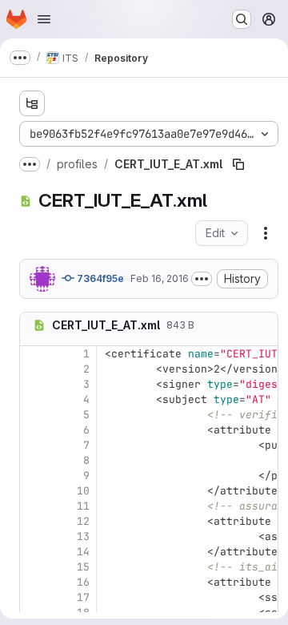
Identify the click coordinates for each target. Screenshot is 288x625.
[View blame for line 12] (33, 521)
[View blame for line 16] (33, 582)
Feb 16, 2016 (159, 278)
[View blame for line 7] (33, 445)
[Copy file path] (238, 164)
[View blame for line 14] (33, 551)
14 (83, 551)
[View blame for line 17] (33, 597)
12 (83, 521)
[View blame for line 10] (33, 490)
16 (83, 582)
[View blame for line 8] (33, 460)
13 (83, 536)
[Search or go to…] (241, 19)
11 (83, 506)
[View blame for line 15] (33, 567)
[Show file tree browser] (32, 103)
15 (83, 567)
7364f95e (99, 278)
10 (83, 491)
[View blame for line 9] (33, 475)
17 (83, 597)
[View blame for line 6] (33, 430)
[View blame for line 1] (33, 353)
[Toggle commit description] (201, 279)
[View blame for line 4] (33, 399)
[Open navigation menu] (44, 19)
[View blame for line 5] (33, 414)
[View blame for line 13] (33, 536)
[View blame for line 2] (33, 369)
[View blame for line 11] (33, 506)
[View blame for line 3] (33, 384)
